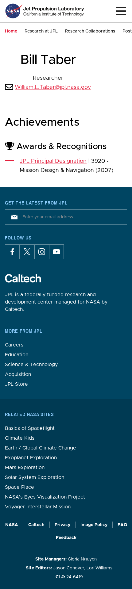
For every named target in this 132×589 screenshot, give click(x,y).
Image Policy (93, 525)
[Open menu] (121, 11)
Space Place (19, 487)
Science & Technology (31, 364)
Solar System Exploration (34, 477)
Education (16, 354)
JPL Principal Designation (53, 161)
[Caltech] (23, 278)
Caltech (36, 525)
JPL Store (16, 384)
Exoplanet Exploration (31, 457)
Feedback (66, 538)
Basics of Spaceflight (30, 428)
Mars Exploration (25, 467)
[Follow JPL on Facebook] (12, 251)
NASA (11, 525)
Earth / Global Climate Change (40, 448)
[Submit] (13, 217)
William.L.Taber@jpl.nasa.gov (53, 87)
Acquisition (18, 374)
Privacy (62, 525)
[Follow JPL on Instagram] (41, 251)
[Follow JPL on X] (27, 251)
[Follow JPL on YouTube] (56, 251)
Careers (14, 344)
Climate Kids (19, 438)
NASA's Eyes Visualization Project (45, 497)
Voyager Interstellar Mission (38, 506)
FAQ (122, 525)
